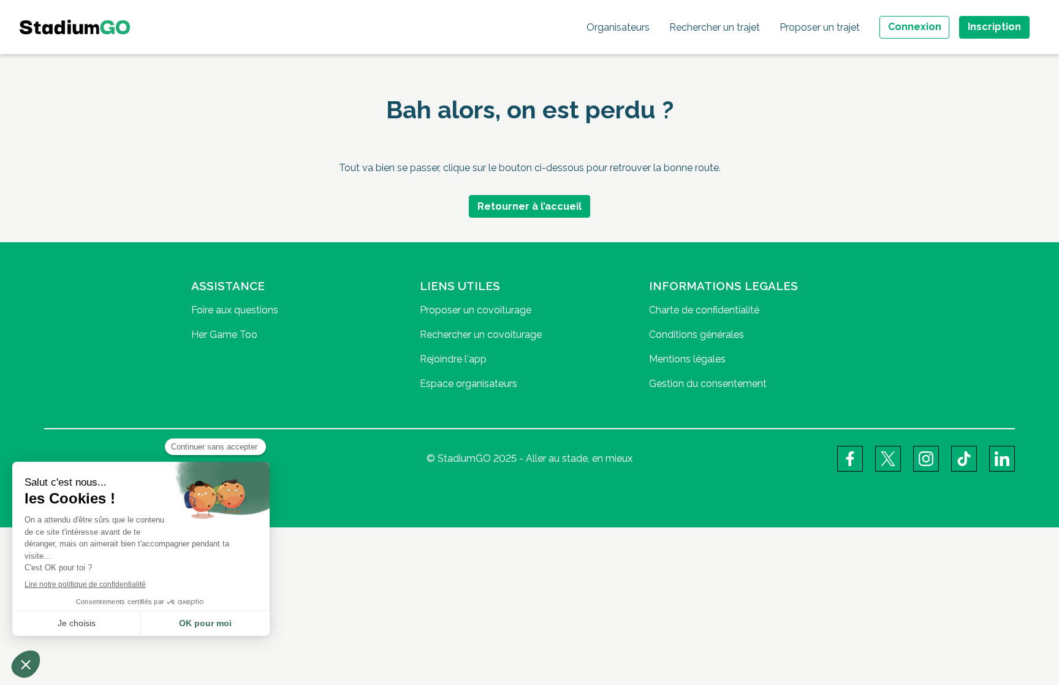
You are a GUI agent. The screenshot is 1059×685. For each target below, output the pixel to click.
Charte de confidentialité (704, 310)
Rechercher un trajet (714, 27)
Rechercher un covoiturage (481, 334)
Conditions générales (696, 334)
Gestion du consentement (708, 383)
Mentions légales (687, 359)
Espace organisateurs (468, 383)
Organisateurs (618, 27)
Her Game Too (224, 334)
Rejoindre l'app (453, 359)
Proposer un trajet (820, 27)
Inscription (994, 27)
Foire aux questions (234, 310)
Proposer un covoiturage (475, 310)
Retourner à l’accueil (529, 206)
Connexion (914, 27)
